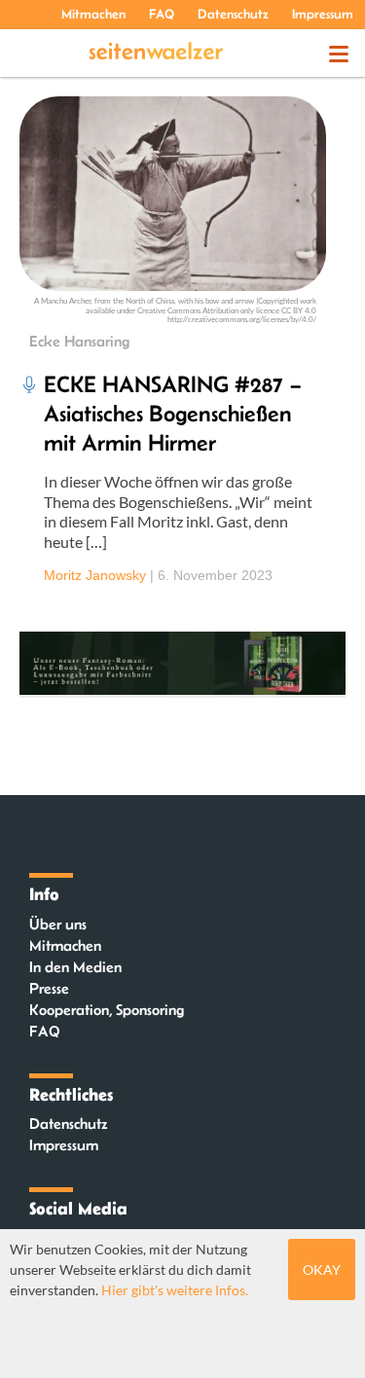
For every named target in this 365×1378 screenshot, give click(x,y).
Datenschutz (233, 13)
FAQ (161, 13)
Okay (322, 1269)
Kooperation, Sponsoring (106, 1009)
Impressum (322, 13)
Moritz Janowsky (95, 575)
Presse (49, 988)
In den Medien (75, 967)
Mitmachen (93, 13)
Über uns (58, 924)
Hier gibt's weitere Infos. (174, 1290)
